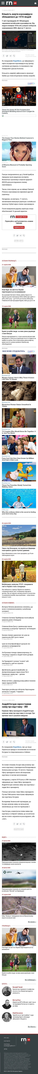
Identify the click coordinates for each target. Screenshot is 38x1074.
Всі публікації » (30, 980)
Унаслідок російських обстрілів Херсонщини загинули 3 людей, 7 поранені (18, 691)
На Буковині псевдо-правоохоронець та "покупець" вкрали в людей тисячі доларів (17, 654)
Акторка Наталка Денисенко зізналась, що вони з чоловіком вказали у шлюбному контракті (17, 609)
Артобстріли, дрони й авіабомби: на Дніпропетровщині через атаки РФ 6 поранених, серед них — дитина (15, 672)
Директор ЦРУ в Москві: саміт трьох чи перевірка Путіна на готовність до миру (24, 1004)
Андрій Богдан (18, 829)
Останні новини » (8, 603)
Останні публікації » (9, 261)
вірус (21, 240)
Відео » (4, 837)
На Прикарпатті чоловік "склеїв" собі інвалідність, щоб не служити (15, 662)
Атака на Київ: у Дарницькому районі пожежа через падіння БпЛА (18, 682)
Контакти (7, 1041)
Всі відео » (32, 922)
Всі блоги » (32, 1027)
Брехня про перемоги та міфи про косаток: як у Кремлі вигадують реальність (23, 991)
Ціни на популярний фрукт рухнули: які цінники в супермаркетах (16, 645)
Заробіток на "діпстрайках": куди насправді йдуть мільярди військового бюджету (23, 1017)
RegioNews (17, 61)
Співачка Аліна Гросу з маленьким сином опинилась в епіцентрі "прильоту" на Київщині (19, 628)
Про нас (6, 1038)
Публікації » (6, 926)
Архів (5, 1049)
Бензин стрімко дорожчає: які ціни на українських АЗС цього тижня (15, 636)
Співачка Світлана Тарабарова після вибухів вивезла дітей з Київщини (18, 619)
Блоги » (5, 984)
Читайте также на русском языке (30, 55)
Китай (16, 240)
